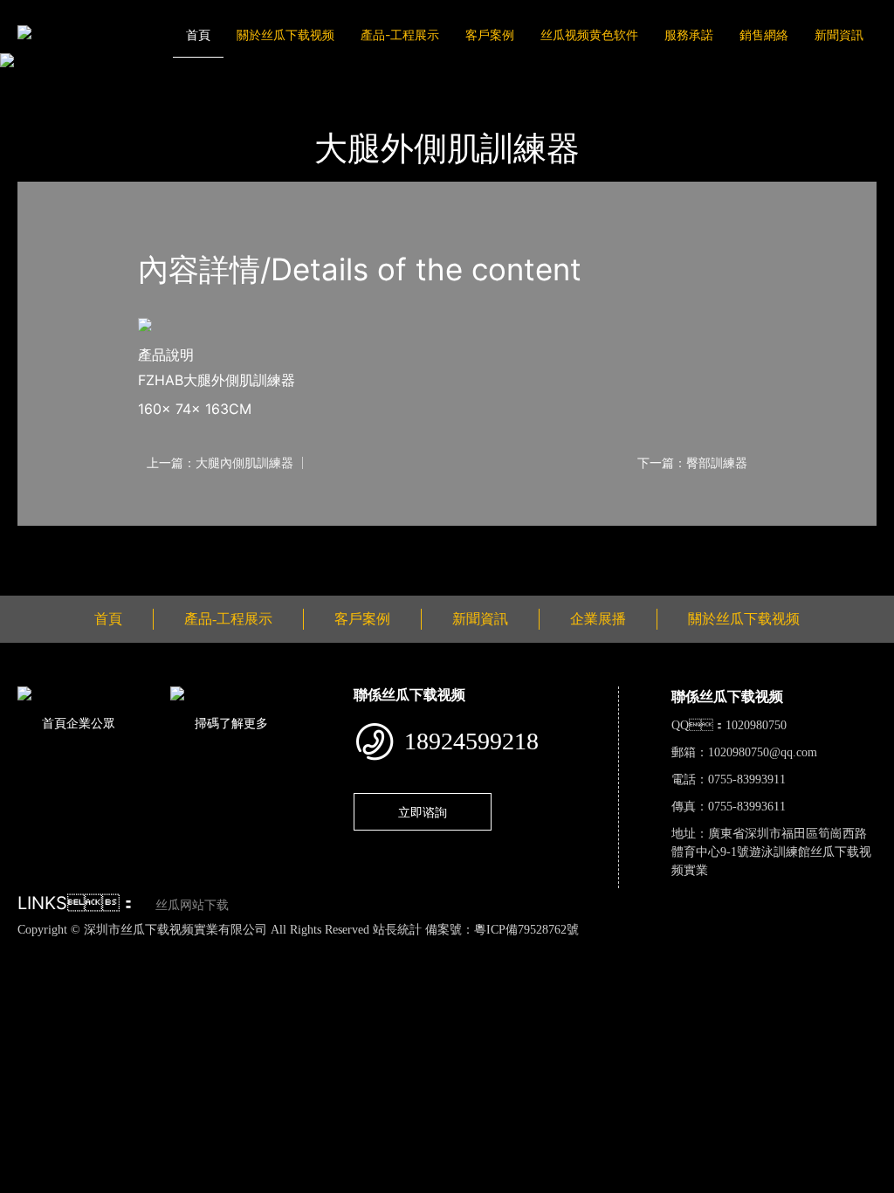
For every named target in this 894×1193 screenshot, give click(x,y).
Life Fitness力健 (234, 84)
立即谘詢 (422, 811)
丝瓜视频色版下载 (104, 947)
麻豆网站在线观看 (403, 947)
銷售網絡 (763, 34)
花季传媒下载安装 (511, 947)
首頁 (198, 34)
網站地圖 (26, 947)
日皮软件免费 (728, 947)
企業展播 (598, 618)
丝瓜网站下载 (192, 905)
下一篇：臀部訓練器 (692, 463)
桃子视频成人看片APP (120, 967)
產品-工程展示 (400, 34)
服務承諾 (688, 34)
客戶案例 (489, 34)
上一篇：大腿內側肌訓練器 (220, 463)
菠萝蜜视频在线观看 (626, 947)
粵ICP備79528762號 (526, 929)
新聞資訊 (839, 34)
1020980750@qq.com (762, 752)
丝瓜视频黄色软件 (589, 34)
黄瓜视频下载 (308, 947)
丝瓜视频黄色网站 (213, 947)
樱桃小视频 (803, 947)
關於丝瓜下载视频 (285, 34)
